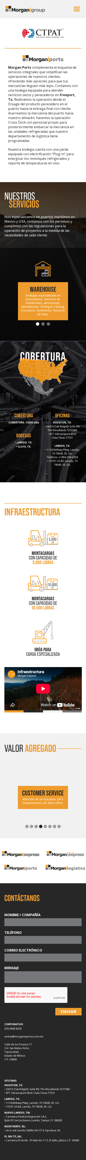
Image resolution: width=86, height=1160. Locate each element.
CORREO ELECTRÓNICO (23, 950)
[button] (77, 9)
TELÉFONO (13, 932)
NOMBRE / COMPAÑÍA (22, 915)
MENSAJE (11, 968)
